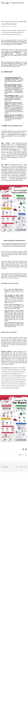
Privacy (21, 466)
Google (17, 466)
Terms (25, 466)
